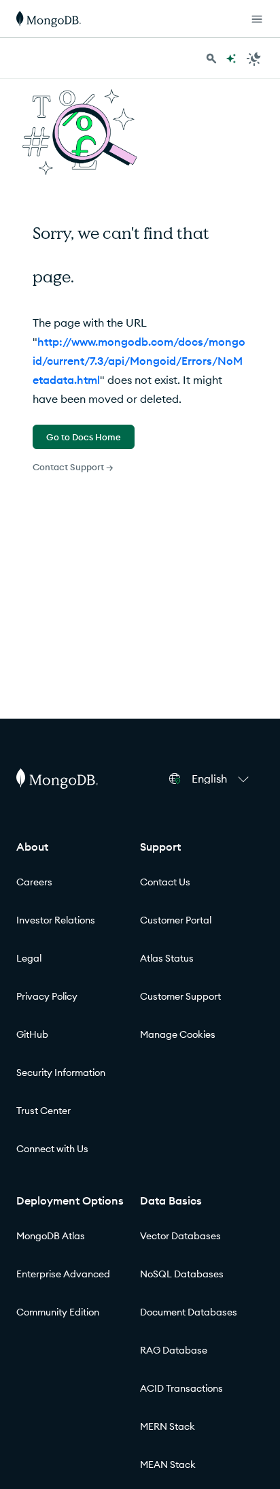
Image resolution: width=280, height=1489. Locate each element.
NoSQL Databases (182, 1274)
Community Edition (57, 1312)
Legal (28, 958)
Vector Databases (180, 1236)
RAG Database (173, 1350)
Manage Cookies (177, 1034)
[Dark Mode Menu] (254, 58)
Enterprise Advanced (63, 1274)
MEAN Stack (168, 1464)
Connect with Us (52, 1149)
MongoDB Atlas (50, 1236)
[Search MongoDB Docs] (211, 58)
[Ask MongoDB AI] (231, 58)
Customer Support (180, 996)
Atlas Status (167, 958)
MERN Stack (167, 1426)
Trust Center (43, 1111)
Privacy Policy (46, 996)
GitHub (32, 1034)
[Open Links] (257, 19)
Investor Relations (55, 920)
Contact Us (165, 882)
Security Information (60, 1072)
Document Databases (188, 1312)
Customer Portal (175, 920)
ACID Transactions (181, 1388)
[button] (222, 778)
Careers (34, 882)
